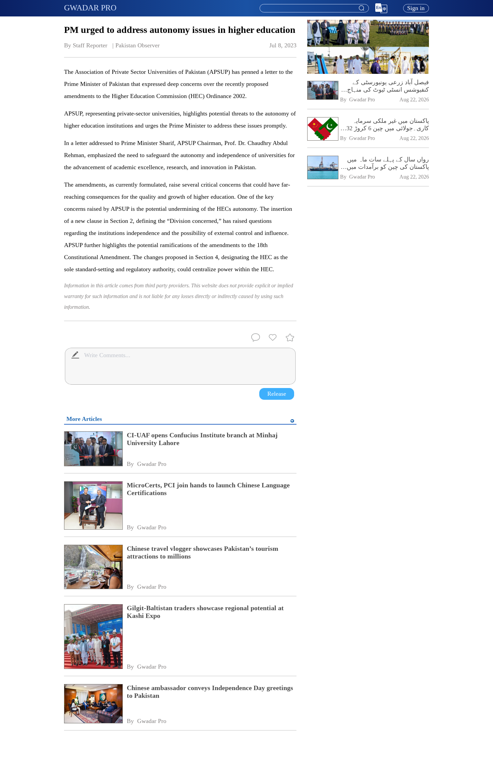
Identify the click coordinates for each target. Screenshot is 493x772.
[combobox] (314, 8)
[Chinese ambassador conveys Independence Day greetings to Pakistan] (93, 704)
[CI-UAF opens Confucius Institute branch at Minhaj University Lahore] (93, 449)
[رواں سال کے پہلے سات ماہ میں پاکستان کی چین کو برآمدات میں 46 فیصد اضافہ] (322, 168)
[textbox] (314, 8)
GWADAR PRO (90, 7)
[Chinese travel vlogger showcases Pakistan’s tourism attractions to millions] (93, 567)
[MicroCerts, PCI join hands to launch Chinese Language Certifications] (93, 506)
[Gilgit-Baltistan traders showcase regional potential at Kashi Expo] (93, 637)
